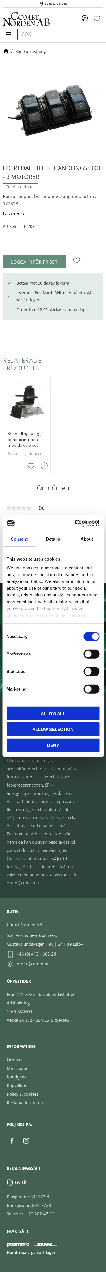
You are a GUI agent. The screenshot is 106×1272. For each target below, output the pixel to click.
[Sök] (96, 34)
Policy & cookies (22, 1094)
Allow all (53, 713)
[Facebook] (12, 1141)
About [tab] (87, 538)
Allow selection (53, 729)
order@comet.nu (33, 964)
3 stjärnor (18, 508)
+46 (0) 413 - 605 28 (36, 954)
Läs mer (11, 213)
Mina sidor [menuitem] (86, 18)
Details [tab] (53, 538)
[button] (8, 37)
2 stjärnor (13, 508)
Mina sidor (17, 1068)
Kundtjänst (17, 1077)
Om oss (14, 1059)
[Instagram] (26, 1141)
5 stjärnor (28, 508)
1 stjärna (8, 508)
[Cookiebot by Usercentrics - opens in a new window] (75, 523)
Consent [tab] (19, 538)
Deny (53, 745)
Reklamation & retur (26, 1102)
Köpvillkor (17, 1085)
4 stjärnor (23, 508)
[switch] (91, 653)
